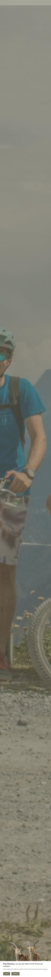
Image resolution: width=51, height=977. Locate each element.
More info (45, 969)
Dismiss (15, 973)
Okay (6, 973)
